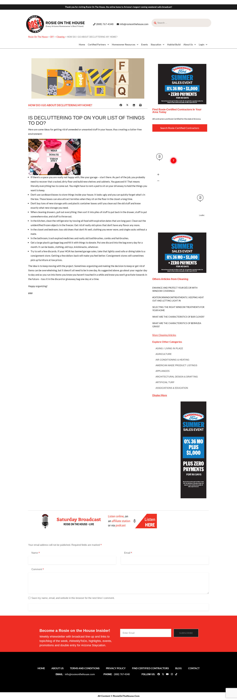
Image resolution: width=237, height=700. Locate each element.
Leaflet (201, 215)
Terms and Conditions (84, 668)
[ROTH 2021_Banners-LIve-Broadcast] (98, 520)
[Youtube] (167, 674)
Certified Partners (97, 44)
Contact (194, 668)
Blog (178, 668)
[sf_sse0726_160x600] (193, 449)
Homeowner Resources (123, 44)
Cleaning (163, 335)
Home (82, 44)
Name (35, 553)
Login (201, 44)
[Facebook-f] (158, 674)
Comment (37, 569)
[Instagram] (171, 674)
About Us (188, 44)
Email (128, 553)
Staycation (156, 44)
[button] (121, 105)
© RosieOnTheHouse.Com (125, 696)
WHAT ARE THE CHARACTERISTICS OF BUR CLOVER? (178, 316)
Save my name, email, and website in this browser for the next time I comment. (72, 598)
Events (144, 44)
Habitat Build (174, 44)
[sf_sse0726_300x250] (182, 83)
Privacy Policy (116, 668)
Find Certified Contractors (150, 668)
